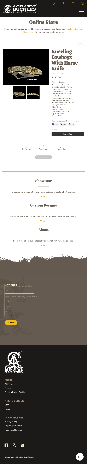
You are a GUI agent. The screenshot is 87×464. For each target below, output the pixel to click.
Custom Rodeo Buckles (15, 392)
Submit (11, 322)
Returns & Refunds (13, 430)
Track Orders (43, 149)
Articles (8, 388)
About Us (9, 383)
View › (43, 196)
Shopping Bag (61, 149)
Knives (60, 73)
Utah (7, 404)
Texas (7, 409)
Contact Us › (28, 32)
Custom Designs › (75, 29)
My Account (26, 149)
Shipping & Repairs (13, 425)
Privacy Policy (11, 421)
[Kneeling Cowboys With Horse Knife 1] (33, 92)
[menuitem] (78, 45)
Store (54, 73)
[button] (80, 457)
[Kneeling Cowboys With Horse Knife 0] (19, 92)
